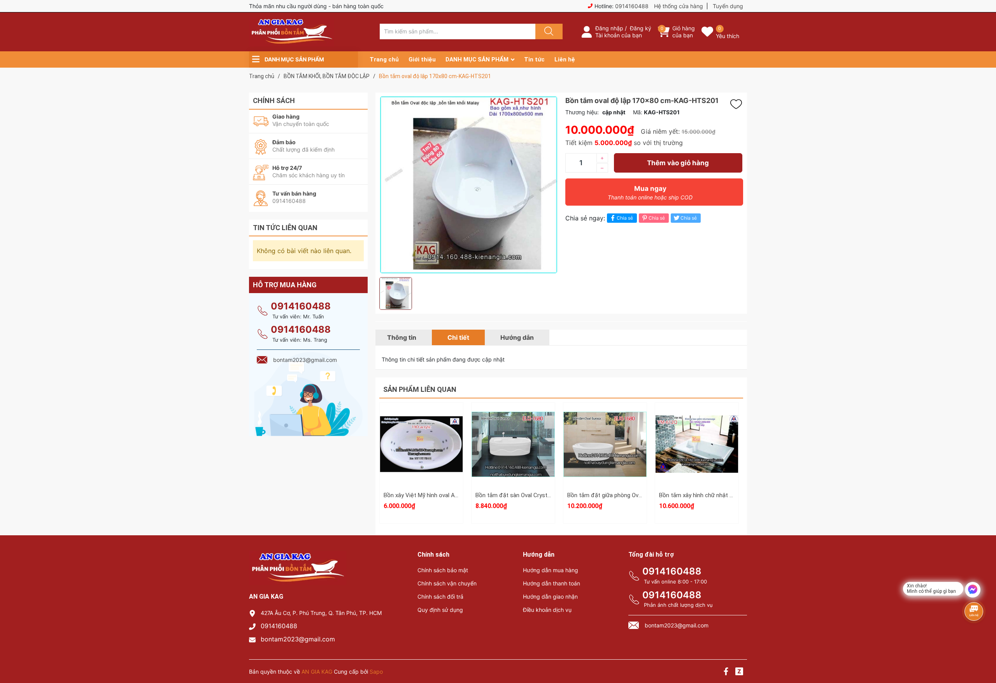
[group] (468, 184)
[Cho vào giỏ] (421, 418)
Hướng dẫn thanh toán (551, 583)
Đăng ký (640, 28)
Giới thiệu (422, 59)
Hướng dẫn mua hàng (550, 570)
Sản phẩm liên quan (419, 389)
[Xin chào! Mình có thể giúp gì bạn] (972, 589)
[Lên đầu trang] (983, 650)
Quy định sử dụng (440, 609)
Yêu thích (727, 36)
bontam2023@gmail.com (298, 639)
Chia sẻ (625, 218)
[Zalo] (739, 672)
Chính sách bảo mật (442, 570)
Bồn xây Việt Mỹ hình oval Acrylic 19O (432, 495)
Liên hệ (564, 59)
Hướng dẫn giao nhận (550, 596)
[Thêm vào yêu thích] (738, 104)
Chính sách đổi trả (440, 596)
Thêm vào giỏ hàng (678, 163)
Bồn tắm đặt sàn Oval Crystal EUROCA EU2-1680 (538, 495)
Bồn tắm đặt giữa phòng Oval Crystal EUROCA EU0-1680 (639, 495)
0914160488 (632, 6)
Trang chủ (384, 59)
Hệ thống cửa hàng (678, 6)
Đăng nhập (609, 28)
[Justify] (547, 31)
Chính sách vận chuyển (447, 583)
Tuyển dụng (728, 6)
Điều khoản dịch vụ (547, 609)
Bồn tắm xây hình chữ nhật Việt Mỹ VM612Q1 (717, 495)
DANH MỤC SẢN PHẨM (477, 59)
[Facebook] (726, 672)
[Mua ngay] (421, 455)
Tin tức (534, 59)
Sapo (376, 671)
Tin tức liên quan (285, 228)
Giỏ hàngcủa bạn (683, 31)
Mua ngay (650, 193)
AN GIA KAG (317, 671)
